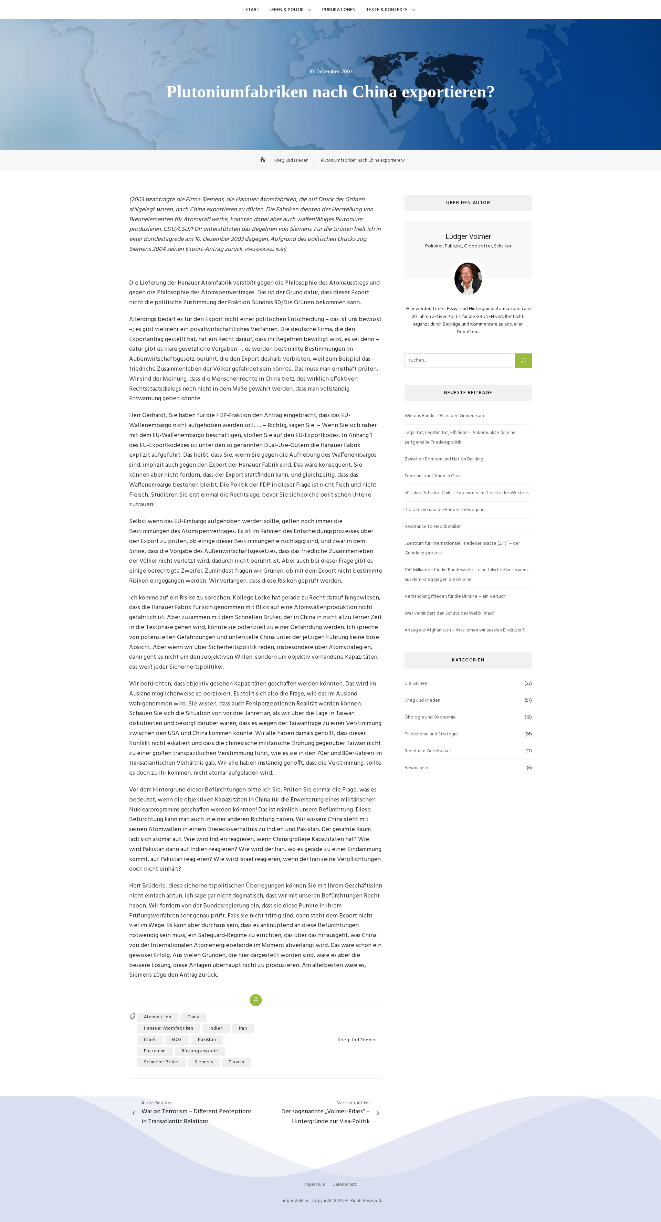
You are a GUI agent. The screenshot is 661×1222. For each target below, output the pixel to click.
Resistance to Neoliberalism (433, 527)
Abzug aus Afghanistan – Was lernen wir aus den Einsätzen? (465, 630)
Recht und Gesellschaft (428, 751)
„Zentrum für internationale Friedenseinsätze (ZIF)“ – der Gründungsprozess (462, 548)
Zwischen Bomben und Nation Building (444, 459)
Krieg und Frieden (357, 1040)
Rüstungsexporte (200, 1051)
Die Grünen (416, 684)
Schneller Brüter (161, 1062)
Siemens (204, 1062)
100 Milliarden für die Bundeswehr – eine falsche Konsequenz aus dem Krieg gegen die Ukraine (467, 575)
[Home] (263, 160)
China (193, 1017)
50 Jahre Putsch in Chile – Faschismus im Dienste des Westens (466, 493)
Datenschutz (345, 1184)
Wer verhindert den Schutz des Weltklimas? (449, 613)
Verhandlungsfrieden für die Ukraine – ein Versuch (455, 597)
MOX (176, 1039)
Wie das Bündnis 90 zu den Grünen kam (444, 416)
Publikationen (339, 10)
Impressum (314, 1184)
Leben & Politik (287, 10)
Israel (150, 1039)
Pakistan (207, 1039)
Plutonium (155, 1051)
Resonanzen (417, 768)
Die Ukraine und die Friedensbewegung (445, 510)
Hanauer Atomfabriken (168, 1028)
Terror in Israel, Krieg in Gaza (433, 476)
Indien (216, 1028)
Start (252, 10)
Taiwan (236, 1062)
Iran (243, 1028)
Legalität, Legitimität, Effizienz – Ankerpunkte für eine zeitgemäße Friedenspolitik (460, 437)
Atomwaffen (157, 1017)
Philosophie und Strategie (431, 734)
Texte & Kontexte (387, 10)
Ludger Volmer (468, 236)
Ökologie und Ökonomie (430, 717)
